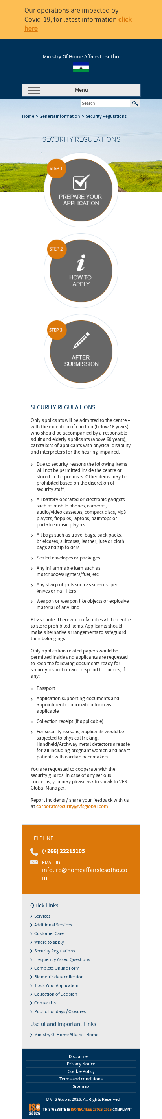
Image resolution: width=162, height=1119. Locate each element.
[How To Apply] (81, 270)
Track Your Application (56, 986)
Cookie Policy (81, 1071)
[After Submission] (81, 351)
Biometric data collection (59, 977)
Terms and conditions (81, 1079)
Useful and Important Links (63, 1024)
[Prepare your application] (81, 189)
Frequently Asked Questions (62, 960)
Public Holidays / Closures (60, 1012)
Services (42, 916)
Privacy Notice (81, 1064)
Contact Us (45, 1003)
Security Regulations (106, 116)
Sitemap (81, 1086)
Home (28, 116)
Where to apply (49, 942)
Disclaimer (79, 1057)
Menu (81, 90)
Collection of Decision (55, 994)
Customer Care (49, 934)
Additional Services (53, 925)
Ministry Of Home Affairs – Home (66, 1035)
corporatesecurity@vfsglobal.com (72, 806)
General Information (60, 116)
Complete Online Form (56, 968)
